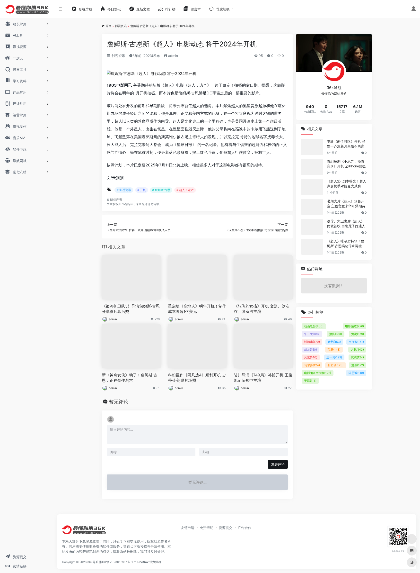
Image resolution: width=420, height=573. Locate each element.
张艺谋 (335, 365)
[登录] (413, 9)
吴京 (310, 357)
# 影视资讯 (124, 190)
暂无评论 (118, 402)
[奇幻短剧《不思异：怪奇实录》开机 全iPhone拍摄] (312, 167)
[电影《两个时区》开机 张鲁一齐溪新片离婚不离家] (312, 147)
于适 (310, 380)
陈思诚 (356, 373)
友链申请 (187, 528)
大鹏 (357, 349)
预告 (335, 334)
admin (172, 56)
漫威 (357, 365)
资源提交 (225, 528)
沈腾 (357, 357)
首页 (108, 26)
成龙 (310, 349)
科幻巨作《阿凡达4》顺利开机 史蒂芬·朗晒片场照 (197, 378)
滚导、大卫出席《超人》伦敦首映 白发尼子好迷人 (346, 223)
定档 (334, 342)
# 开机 (141, 190)
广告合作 (244, 528)
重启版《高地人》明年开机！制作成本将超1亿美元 (197, 309)
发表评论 (278, 464)
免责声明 (206, 528)
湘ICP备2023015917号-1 (116, 562)
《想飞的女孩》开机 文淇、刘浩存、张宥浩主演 (261, 309)
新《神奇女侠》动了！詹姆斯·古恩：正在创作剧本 (129, 378)
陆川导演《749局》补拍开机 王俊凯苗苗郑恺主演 (263, 378)
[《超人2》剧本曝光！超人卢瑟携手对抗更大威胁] (312, 187)
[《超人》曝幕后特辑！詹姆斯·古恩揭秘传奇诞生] (312, 247)
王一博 (334, 357)
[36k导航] (84, 531)
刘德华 (312, 342)
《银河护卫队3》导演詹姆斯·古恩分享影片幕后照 (131, 309)
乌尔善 (312, 365)
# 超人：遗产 (185, 190)
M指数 (356, 342)
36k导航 (92, 562)
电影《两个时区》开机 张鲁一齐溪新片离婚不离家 (346, 143)
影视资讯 (121, 26)
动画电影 (314, 326)
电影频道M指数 (317, 373)
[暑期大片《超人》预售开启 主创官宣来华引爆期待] (312, 207)
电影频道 (354, 326)
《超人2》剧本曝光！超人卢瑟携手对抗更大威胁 (346, 183)
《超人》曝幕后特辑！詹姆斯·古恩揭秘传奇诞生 (345, 243)
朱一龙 (312, 334)
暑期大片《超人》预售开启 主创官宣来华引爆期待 (346, 203)
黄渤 (357, 334)
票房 (333, 349)
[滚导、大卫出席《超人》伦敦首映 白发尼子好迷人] (312, 227)
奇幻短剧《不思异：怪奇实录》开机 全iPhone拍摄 (346, 163)
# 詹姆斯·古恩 (161, 190)
